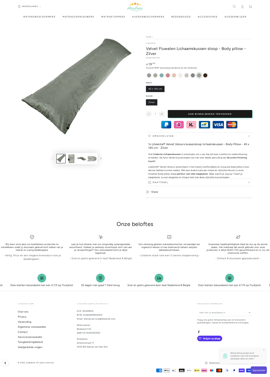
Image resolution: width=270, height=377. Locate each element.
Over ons (23, 311)
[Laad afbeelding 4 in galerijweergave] (92, 158)
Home (148, 37)
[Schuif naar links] (51, 158)
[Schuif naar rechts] (101, 158)
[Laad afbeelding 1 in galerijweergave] (61, 158)
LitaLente (30, 363)
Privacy (22, 316)
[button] (234, 6)
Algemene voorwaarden (32, 326)
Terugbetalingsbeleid (30, 341)
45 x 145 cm (155, 89)
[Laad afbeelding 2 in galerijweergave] (71, 158)
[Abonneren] (250, 312)
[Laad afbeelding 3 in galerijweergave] (81, 158)
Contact (23, 331)
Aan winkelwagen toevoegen (210, 114)
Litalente (151, 43)
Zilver (151, 102)
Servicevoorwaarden (30, 336)
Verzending (165, 68)
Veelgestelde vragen (30, 347)
